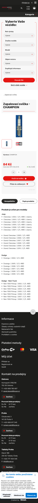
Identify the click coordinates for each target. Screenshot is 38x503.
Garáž (4, 367)
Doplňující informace (13, 68)
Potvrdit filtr (19, 80)
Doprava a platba (8, 324)
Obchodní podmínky (9, 332)
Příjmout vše (31, 495)
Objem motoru (10, 59)
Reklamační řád (7, 329)
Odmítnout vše (19, 495)
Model (7, 50)
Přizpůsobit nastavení (7, 495)
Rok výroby (9, 31)
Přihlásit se (26, 3)
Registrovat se (7, 364)
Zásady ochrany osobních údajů (13, 326)
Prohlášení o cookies (9, 335)
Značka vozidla (10, 41)
